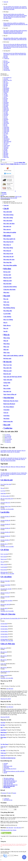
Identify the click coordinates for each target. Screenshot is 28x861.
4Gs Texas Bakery (8, 406)
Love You (3, 490)
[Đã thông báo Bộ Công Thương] (8, 830)
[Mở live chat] (24, 857)
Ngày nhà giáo (23, 45)
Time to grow (4, 559)
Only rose (9, 30)
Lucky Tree (3, 663)
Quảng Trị (5, 132)
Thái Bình (5, 137)
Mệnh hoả (18, 466)
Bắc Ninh (5, 85)
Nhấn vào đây (18, 196)
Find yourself (4, 556)
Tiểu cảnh (14, 450)
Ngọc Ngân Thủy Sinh (6, 484)
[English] (3, 159)
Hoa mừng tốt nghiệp (9, 9)
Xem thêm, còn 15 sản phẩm (7, 611)
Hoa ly (8, 33)
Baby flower (12, 33)
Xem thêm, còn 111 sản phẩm (7, 573)
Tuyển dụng (6, 767)
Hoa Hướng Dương (20, 30)
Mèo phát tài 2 (4, 655)
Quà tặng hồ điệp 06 (5, 520)
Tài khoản (4, 194)
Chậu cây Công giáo (8, 614)
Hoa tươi (6, 296)
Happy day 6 (3, 648)
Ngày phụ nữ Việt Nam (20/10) (12, 45)
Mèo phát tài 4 (4, 652)
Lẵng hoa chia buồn (9, 289)
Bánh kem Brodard (19, 53)
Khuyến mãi (7, 374)
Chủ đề (6, 208)
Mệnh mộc (8, 466)
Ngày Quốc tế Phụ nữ (9, 394)
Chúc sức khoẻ (8, 459)
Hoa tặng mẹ (15, 15)
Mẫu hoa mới (20, 44)
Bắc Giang (5, 82)
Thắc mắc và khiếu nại (8, 778)
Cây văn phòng (8, 439)
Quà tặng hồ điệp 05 (5, 524)
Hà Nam (5, 99)
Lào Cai (5, 116)
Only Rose (5, 66)
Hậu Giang (5, 105)
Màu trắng (5, 38)
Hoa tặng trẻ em (21, 15)
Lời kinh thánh (4, 623)
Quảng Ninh (6, 131)
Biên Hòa (3, 734)
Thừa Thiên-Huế (7, 141)
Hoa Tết (11, 47)
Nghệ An (5, 120)
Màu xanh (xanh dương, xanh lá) (13, 39)
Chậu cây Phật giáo (16, 459)
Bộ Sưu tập (7, 362)
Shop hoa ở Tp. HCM (6, 698)
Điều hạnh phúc (4, 572)
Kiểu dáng (7, 269)
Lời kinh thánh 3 (4, 631)
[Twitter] (8, 793)
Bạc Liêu (5, 84)
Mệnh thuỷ (13, 466)
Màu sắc (6, 335)
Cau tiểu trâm (13, 473)
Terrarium (19, 450)
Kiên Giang (6, 110)
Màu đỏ (10, 38)
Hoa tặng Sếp (20, 16)
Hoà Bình (5, 106)
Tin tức (5, 764)
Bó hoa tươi (6, 23)
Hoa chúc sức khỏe (12, 8)
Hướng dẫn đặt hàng (8, 783)
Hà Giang (5, 98)
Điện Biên (5, 154)
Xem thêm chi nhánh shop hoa (8, 758)
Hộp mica (8, 25)
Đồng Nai (5, 155)
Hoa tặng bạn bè (16, 14)
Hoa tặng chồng (8, 15)
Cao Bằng (5, 95)
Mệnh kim (3, 466)
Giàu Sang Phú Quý (5, 502)
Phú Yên (5, 125)
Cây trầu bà (6, 474)
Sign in (2, 195)
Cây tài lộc (3, 458)
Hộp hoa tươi (18, 23)
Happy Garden (4, 675)
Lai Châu (5, 112)
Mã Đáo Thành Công (5, 506)
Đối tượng (7, 236)
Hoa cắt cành (6, 62)
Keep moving (4, 569)
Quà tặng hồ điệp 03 (5, 532)
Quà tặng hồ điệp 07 (5, 516)
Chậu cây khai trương (10, 460)
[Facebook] (3, 793)
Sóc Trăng (5, 133)
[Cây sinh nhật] (4, 436)
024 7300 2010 (9, 706)
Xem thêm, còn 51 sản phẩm (7, 546)
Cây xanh (5, 63)
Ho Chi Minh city (7, 77)
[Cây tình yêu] (4, 442)
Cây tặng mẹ (8, 440)
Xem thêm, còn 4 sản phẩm (7, 640)
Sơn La (5, 135)
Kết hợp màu (23, 39)
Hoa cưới (5, 57)
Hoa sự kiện (15, 47)
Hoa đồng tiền (7, 310)
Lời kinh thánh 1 (4, 626)
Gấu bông (6, 415)
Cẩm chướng (16, 32)
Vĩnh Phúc (5, 148)
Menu (2, 444)
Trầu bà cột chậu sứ (5, 592)
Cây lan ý (18, 473)
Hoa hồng (14, 30)
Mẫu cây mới (8, 437)
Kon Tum (5, 111)
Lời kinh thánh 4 (4, 634)
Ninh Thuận (6, 123)
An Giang (5, 78)
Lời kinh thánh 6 (4, 639)
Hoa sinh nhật (6, 6)
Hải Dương (6, 102)
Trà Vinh (5, 144)
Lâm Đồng (5, 114)
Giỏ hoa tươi (12, 23)
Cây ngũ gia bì (18, 474)
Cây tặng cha (21, 458)
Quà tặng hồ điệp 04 (5, 528)
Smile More (3, 493)
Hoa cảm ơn (7, 229)
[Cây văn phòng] (4, 439)
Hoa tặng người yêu (7, 14)
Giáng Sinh (6, 47)
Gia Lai (5, 97)
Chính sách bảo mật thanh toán (10, 784)
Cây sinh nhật (8, 436)
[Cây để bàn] (4, 434)
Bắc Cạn (5, 81)
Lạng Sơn (5, 115)
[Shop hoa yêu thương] (1, 161)
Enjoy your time (4, 554)
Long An (5, 118)
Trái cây (17, 54)
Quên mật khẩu (13, 197)
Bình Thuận (6, 90)
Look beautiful (4, 567)
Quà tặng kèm (8, 398)
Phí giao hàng (6, 787)
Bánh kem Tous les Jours (9, 53)
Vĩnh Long (5, 146)
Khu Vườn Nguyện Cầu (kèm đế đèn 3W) (10, 618)
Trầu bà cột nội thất (5, 596)
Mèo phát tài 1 (4, 659)
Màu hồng (14, 38)
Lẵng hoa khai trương (16, 24)
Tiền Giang (6, 142)
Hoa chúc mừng (21, 6)
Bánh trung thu (8, 421)
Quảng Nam (6, 128)
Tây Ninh (5, 136)
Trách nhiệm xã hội (7, 766)
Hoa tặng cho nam (13, 16)
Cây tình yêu (8, 442)
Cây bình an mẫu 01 (5, 496)
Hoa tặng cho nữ (8, 256)
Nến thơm (21, 54)
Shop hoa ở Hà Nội (5, 717)
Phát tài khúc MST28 (5, 604)
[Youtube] (13, 793)
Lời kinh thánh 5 (4, 636)
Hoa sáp (5, 30)
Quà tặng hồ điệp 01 (5, 540)
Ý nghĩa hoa (6, 58)
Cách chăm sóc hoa (7, 800)
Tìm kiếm (16, 162)
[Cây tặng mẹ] (4, 440)
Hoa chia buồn (7, 220)
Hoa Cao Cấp (6, 44)
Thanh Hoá (6, 140)
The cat (2, 488)
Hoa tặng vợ (7, 244)
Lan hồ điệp (10, 32)
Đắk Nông (5, 153)
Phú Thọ (5, 124)
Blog (4, 770)
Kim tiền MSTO (4, 608)
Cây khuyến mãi (7, 480)
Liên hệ (5, 772)
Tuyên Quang (6, 145)
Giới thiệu (5, 763)
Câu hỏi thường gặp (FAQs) (9, 768)
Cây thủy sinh (9, 451)
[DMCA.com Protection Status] (6, 833)
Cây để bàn (7, 434)
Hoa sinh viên (13, 44)
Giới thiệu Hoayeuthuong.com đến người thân (13, 771)
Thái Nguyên (6, 139)
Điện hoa (5, 61)
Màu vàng (6, 352)
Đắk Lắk (5, 152)
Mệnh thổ (23, 466)
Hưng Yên (5, 107)
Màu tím (22, 38)
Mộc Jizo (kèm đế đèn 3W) (7, 498)
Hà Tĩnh (5, 101)
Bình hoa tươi (7, 280)
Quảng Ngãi (6, 129)
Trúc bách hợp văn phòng (6, 600)
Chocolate (12, 54)
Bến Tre (5, 86)
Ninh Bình (5, 122)
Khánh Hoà (6, 109)
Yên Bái (5, 149)
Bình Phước (6, 89)
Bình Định (5, 92)
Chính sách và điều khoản (9, 782)
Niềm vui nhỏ (4, 564)
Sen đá (20, 33)
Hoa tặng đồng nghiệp (10, 265)
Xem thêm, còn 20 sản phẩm (7, 509)
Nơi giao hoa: (4, 73)
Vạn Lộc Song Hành (5, 585)
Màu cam (18, 38)
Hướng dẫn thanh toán (9, 786)
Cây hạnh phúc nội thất (6, 588)
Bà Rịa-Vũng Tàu (7, 80)
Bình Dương (6, 88)
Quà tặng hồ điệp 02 (5, 536)
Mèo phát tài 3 (4, 667)
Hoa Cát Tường (8, 319)
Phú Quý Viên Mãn (5, 581)
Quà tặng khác (6, 70)
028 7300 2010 (9, 688)
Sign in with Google (5, 197)
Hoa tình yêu (20, 8)
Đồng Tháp (6, 157)
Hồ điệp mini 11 (4, 544)
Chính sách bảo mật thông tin (10, 781)
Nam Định (5, 119)
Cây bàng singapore (5, 473)
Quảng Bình (6, 127)
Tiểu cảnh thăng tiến (5, 671)
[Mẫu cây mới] (4, 437)
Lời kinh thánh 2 (4, 628)
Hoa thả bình (8, 24)
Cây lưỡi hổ (12, 474)
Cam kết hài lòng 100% (8, 779)
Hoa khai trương (13, 6)
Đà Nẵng (5, 150)
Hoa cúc (17, 33)
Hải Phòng (5, 103)
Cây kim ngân (6, 475)
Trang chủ (5, 1)
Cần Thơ (5, 94)
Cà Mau (5, 93)
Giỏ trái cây (6, 67)
